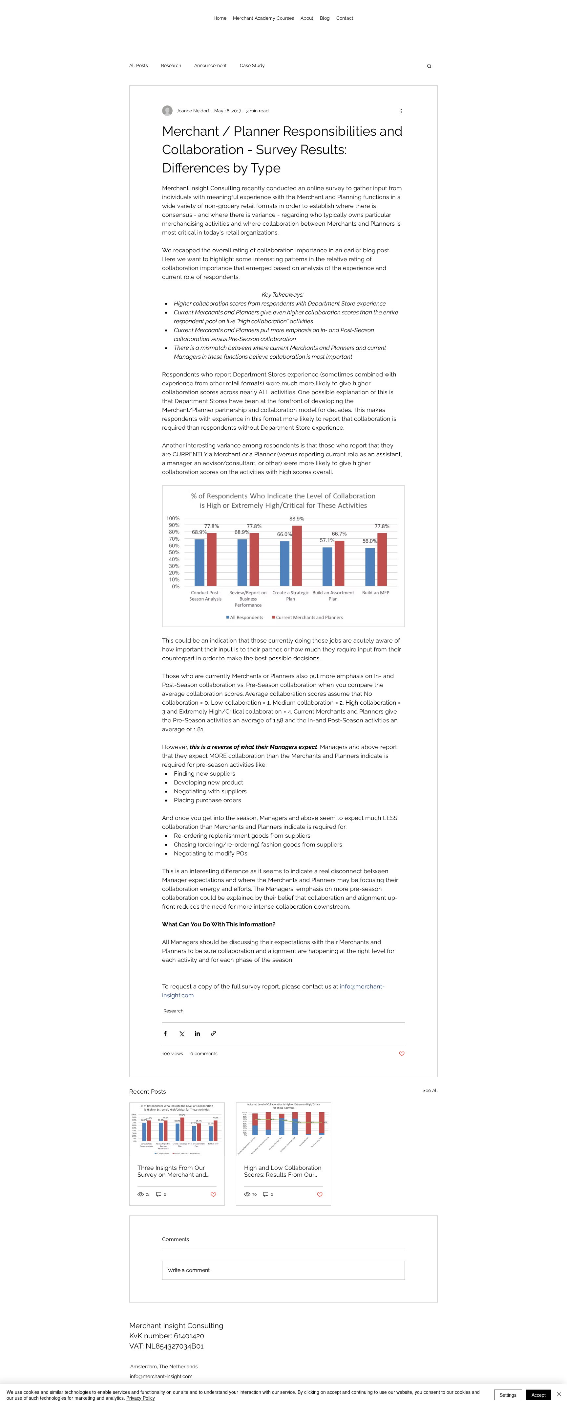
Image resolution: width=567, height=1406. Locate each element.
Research (171, 65)
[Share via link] (213, 1033)
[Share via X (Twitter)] (181, 1033)
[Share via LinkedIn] (197, 1033)
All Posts (138, 65)
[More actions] (401, 111)
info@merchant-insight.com (161, 1376)
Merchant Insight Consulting (176, 1325)
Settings (508, 1395)
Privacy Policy (140, 1398)
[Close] (559, 1395)
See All (430, 1090)
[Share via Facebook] (165, 1033)
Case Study (252, 65)
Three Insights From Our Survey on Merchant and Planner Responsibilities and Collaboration (176, 1171)
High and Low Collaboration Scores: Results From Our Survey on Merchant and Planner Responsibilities (283, 1171)
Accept (539, 1395)
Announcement (210, 65)
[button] (429, 65)
